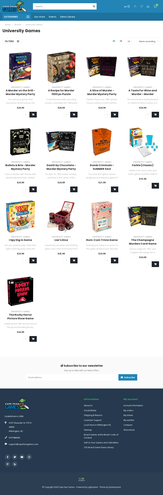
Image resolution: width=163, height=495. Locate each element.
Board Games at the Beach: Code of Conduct (101, 436)
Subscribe (129, 377)
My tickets (128, 415)
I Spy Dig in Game (20, 240)
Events (52, 16)
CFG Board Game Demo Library (99, 447)
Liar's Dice (61, 240)
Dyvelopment (115, 487)
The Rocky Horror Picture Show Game (20, 316)
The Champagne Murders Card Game (142, 242)
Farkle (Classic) (142, 165)
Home (8, 24)
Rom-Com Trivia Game (102, 240)
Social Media (90, 410)
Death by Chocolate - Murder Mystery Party (61, 167)
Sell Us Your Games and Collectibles (101, 442)
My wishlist (129, 420)
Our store (39, 16)
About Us (88, 405)
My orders (128, 410)
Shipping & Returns (93, 415)
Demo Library (67, 16)
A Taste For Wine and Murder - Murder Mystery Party (142, 94)
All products (129, 429)
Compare (128, 424)
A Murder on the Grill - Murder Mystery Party (20, 92)
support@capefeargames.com (23, 444)
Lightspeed (93, 487)
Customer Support (93, 420)
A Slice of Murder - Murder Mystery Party (102, 92)
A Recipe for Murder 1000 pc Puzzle (61, 92)
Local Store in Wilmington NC (97, 424)
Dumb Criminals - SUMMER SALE (102, 167)
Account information (133, 405)
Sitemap (88, 429)
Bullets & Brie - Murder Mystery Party (20, 167)
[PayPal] (81, 479)
